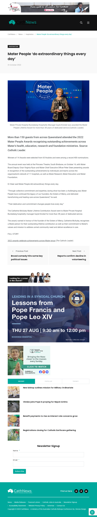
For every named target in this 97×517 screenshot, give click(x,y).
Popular (48, 381)
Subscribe (19, 471)
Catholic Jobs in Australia (51, 502)
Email (16, 460)
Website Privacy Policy (37, 506)
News (10, 502)
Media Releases (20, 502)
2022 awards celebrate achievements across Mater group (31, 241)
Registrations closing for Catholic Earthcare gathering (49, 430)
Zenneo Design (80, 509)
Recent (21, 381)
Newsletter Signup (70, 502)
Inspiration (13, 46)
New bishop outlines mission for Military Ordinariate (48, 387)
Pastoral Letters (34, 502)
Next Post (76, 251)
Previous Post (22, 251)
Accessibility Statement (17, 506)
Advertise (50, 506)
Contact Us (61, 506)
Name (16, 450)
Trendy (76, 381)
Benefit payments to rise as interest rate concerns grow (50, 416)
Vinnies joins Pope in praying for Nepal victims (45, 401)
